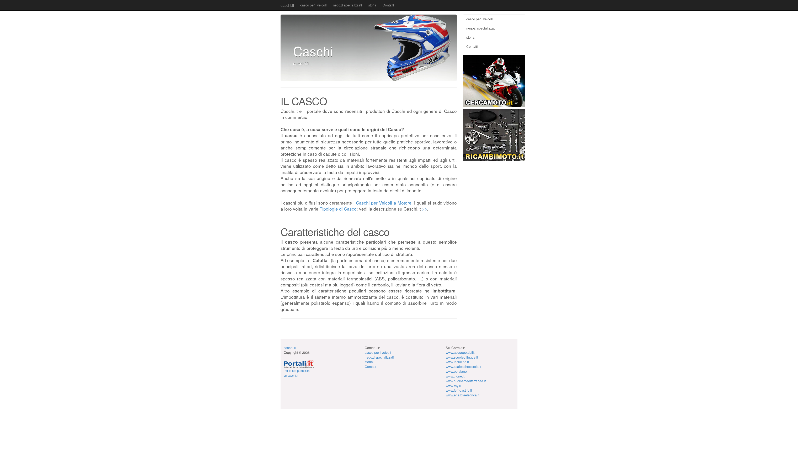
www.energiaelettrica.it (462, 395)
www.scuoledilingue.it (462, 357)
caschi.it (287, 5)
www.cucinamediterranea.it (466, 381)
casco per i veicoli (313, 5)
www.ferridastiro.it (459, 390)
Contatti (388, 5)
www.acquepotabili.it (461, 352)
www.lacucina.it (457, 361)
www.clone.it (455, 376)
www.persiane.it (457, 371)
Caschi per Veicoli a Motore (383, 203)
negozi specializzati (347, 5)
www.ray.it (453, 385)
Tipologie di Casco (338, 209)
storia (372, 5)
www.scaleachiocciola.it (463, 366)
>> (424, 209)
